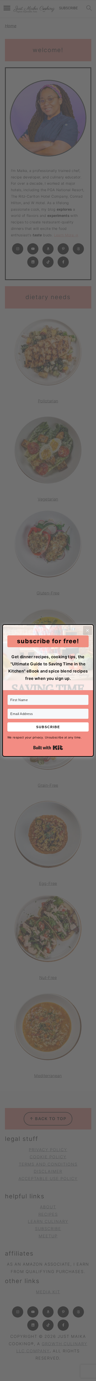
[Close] (87, 630)
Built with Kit (48, 748)
